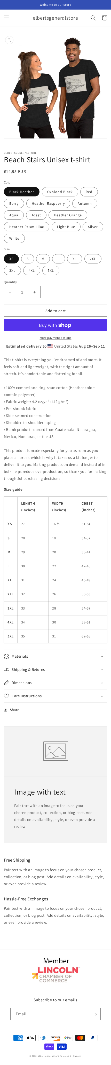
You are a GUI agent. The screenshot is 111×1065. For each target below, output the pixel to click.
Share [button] (14, 709)
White (14, 238)
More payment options (56, 338)
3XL (12, 270)
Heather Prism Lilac (26, 226)
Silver (93, 226)
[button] (6, 18)
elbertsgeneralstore (48, 1055)
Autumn (85, 203)
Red (89, 191)
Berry (14, 203)
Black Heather (21, 191)
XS (11, 258)
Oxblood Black (60, 191)
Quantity (10, 282)
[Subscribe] (94, 1014)
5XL (51, 270)
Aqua (13, 215)
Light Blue (66, 226)
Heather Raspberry (48, 203)
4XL (32, 270)
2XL (93, 258)
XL (75, 258)
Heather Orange (68, 215)
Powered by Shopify (71, 1055)
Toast (36, 215)
